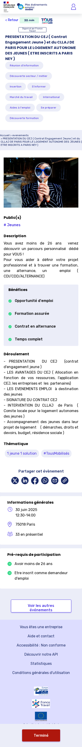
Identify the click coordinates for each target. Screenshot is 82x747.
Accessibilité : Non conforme (41, 645)
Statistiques (41, 663)
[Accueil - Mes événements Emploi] (32, 7)
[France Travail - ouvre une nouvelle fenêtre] (41, 703)
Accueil (5, 135)
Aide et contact (41, 636)
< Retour (11, 20)
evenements (20, 135)
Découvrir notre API (41, 654)
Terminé (41, 735)
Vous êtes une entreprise (41, 627)
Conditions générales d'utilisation (41, 673)
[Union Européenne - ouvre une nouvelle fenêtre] (41, 716)
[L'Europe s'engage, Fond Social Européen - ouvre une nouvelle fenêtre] (41, 691)
